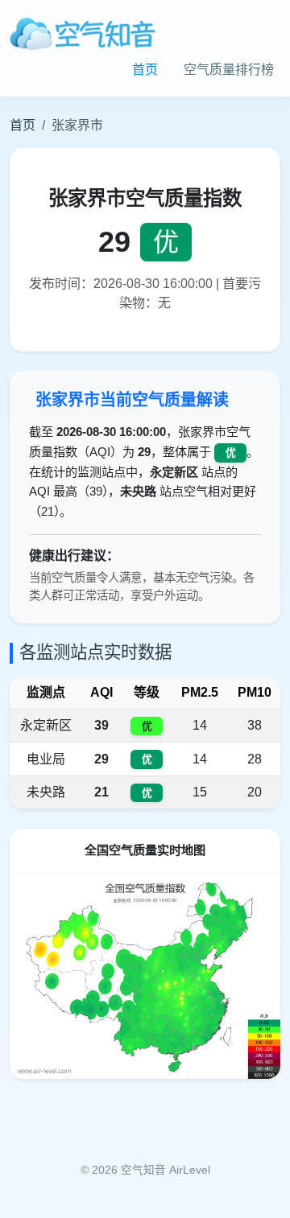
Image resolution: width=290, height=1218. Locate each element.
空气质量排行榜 (229, 69)
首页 (145, 69)
